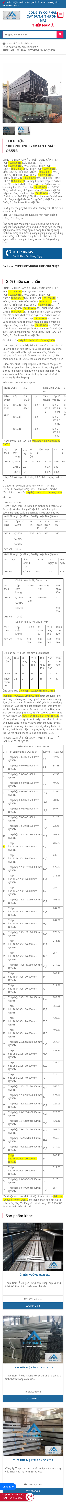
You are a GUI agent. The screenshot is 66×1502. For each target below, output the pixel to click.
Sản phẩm (24, 43)
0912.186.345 (32, 1305)
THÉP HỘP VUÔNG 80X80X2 (33, 1274)
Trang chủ (11, 43)
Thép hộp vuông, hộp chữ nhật (19, 46)
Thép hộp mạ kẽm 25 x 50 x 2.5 (33, 1460)
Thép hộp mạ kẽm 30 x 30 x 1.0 (33, 1367)
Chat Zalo (8, 1486)
